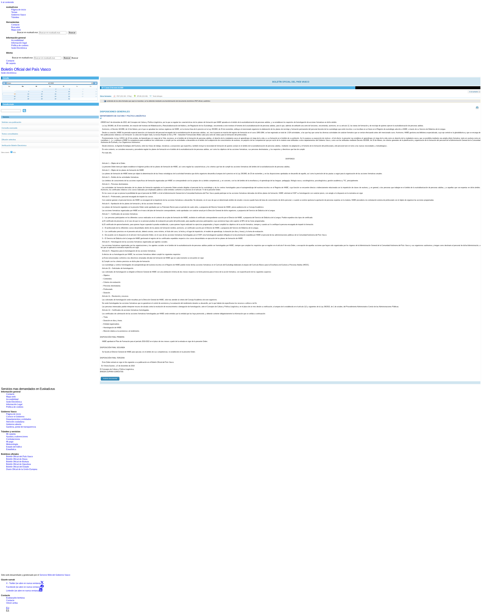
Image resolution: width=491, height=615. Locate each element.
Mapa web (16, 30)
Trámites (15, 17)
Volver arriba (12, 603)
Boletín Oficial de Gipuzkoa (18, 464)
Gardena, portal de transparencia (21, 427)
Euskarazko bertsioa (15, 598)
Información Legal (14, 404)
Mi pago (9, 442)
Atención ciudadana (15, 422)
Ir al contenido (7, 2)
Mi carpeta (11, 63)
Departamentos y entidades (18, 419)
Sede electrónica (8, 73)
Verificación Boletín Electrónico (14, 145)
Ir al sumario (473, 92)
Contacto (15, 25)
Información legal (19, 43)
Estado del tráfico (14, 447)
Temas (14, 12)
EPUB (142, 96)
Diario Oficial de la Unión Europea (21, 469)
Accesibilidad (17, 40)
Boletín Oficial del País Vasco (26, 69)
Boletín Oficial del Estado (17, 467)
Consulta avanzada (9, 128)
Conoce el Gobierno (15, 417)
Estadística (11, 449)
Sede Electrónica (19, 48)
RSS (14, 152)
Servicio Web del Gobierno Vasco (55, 575)
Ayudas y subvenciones (17, 436)
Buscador (15, 27)
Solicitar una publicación (11, 122)
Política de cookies (19, 45)
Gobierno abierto (13, 424)
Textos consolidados (10, 134)
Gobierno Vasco (18, 15)
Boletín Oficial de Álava (16, 459)
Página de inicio (18, 10)
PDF (124, 96)
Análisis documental (110, 379)
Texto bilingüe (157, 96)
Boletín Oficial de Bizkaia (17, 462)
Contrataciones (13, 439)
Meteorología (12, 444)
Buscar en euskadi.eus (27, 32)
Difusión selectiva (9, 140)
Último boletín (5, 152)
